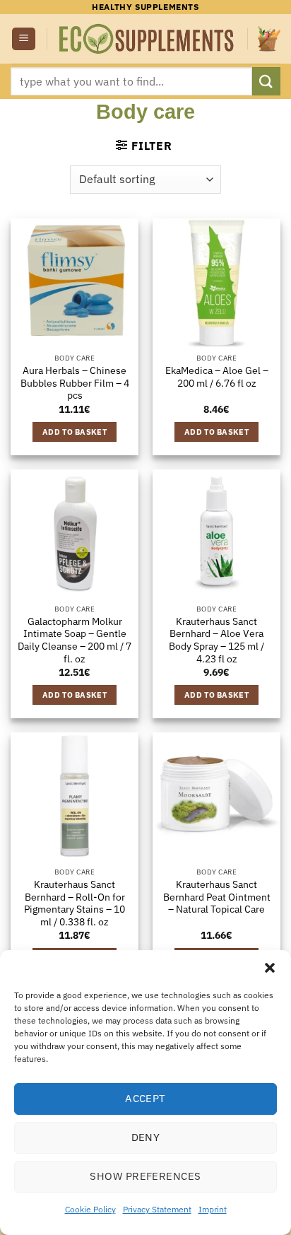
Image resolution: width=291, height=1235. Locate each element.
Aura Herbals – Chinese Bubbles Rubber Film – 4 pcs (74, 383)
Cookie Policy (90, 1209)
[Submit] (266, 81)
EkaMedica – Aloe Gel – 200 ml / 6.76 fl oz (216, 377)
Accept (145, 1098)
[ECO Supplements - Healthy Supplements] (147, 38)
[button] (270, 968)
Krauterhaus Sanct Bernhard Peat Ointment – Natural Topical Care (217, 897)
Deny (145, 1137)
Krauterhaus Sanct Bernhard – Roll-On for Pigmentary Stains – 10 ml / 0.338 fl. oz (74, 903)
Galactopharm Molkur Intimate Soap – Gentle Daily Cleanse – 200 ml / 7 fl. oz (74, 640)
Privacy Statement (157, 1209)
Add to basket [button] (74, 432)
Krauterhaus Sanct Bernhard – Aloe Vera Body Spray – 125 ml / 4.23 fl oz (216, 640)
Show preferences (145, 1176)
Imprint (212, 1209)
